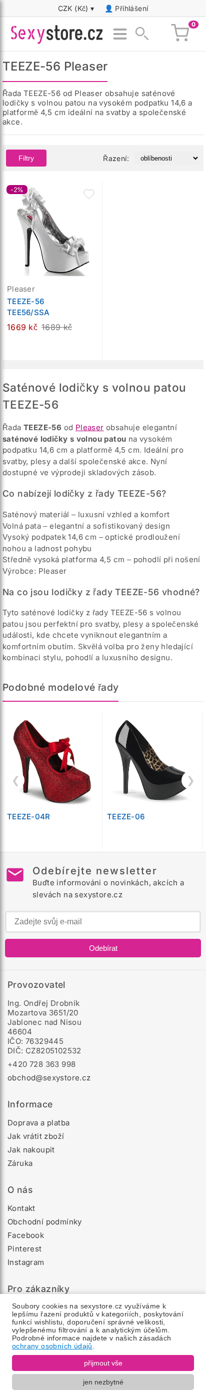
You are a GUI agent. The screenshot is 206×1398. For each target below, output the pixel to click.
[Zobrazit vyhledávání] (139, 34)
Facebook (26, 1235)
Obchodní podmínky (45, 1221)
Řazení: (116, 158)
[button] (89, 194)
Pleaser (90, 427)
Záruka (20, 1163)
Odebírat (103, 948)
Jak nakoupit (31, 1149)
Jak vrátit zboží (36, 1136)
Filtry (26, 158)
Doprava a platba (39, 1122)
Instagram (26, 1262)
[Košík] (180, 34)
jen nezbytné (103, 1382)
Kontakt (22, 1208)
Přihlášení (131, 8)
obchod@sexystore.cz (49, 1077)
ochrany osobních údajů (52, 1346)
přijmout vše (103, 1363)
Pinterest (25, 1248)
